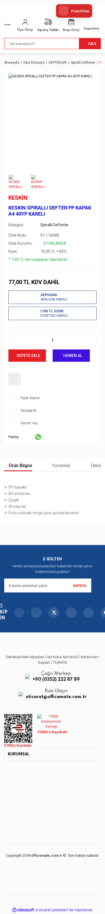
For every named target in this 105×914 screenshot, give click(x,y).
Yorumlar (61, 465)
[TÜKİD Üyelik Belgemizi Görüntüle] (51, 721)
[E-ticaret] (52, 910)
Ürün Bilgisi (20, 465)
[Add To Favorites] (14, 379)
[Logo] (7, 24)
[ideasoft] (23, 910)
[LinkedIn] (88, 612)
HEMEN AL (72, 355)
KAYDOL (80, 586)
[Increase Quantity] (90, 340)
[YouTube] (71, 612)
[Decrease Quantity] (14, 340)
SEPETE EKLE (28, 355)
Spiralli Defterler (54, 225)
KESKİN (17, 197)
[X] (53, 612)
